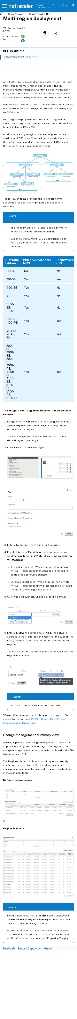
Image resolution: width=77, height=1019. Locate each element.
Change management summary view (21, 56)
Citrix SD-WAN (16, 14)
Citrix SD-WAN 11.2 (39, 14)
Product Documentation (43, 6)
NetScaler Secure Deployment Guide (27, 948)
